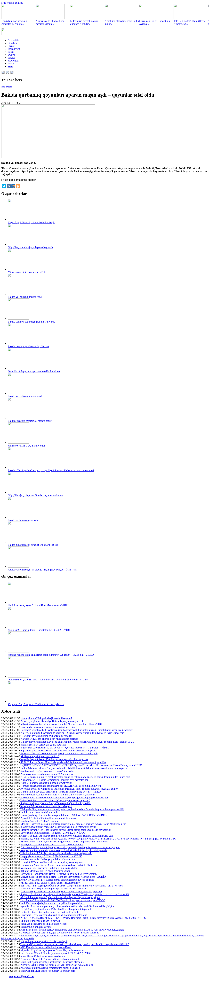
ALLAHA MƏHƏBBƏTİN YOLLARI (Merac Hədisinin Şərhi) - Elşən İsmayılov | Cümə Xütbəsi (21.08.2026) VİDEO (83, 918)
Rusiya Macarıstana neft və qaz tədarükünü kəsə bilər (48, 727)
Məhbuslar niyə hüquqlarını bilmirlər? (40, 756)
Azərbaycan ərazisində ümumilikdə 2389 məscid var (47, 774)
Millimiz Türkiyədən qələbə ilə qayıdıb (41, 920)
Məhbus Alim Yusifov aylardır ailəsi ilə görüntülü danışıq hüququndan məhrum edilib (64, 841)
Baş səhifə (6, 86)
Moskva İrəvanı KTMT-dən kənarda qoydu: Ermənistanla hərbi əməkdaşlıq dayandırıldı (66, 829)
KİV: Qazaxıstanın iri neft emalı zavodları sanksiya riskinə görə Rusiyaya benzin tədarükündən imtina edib (75, 777)
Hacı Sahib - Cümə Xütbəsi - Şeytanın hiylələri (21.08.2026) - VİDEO (56, 953)
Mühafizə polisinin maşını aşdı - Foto (27, 272)
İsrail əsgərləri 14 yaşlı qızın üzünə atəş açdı (43, 744)
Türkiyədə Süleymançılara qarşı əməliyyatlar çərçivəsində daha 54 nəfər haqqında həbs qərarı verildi (72, 809)
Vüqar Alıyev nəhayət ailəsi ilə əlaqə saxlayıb (44, 941)
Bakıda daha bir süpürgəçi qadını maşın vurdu (31, 321)
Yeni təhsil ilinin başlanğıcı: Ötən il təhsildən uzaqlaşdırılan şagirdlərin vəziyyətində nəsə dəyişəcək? (71, 885)
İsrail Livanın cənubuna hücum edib (38, 812)
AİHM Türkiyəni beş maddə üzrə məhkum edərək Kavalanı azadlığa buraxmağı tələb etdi (66, 835)
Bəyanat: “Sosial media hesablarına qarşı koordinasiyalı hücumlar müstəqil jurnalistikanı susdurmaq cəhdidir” (77, 730)
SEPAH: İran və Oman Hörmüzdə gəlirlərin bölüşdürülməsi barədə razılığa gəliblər (63, 762)
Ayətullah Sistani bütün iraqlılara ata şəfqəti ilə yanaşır (48, 818)
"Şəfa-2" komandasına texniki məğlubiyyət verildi (46, 782)
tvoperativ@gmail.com (21, 976)
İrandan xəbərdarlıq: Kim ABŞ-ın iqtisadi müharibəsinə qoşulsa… (54, 888)
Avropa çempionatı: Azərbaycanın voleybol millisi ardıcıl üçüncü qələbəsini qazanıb (63, 850)
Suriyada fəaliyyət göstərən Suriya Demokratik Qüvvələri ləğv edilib (55, 803)
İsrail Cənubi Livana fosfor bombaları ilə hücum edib (48, 970)
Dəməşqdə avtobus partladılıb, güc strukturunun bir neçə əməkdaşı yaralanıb (60, 932)
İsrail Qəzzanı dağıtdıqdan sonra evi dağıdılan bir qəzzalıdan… (52, 903)
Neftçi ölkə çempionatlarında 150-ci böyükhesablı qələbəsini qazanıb (56, 909)
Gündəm (12, 43)
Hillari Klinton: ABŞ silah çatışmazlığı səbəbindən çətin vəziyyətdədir (56, 853)
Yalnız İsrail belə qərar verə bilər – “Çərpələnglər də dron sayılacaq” (55, 800)
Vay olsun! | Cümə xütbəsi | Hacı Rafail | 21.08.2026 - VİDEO (40, 630)
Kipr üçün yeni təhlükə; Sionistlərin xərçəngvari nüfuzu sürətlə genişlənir (58, 750)
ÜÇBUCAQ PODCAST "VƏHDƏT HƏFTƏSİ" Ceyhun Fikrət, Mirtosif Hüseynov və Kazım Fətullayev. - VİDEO (81, 765)
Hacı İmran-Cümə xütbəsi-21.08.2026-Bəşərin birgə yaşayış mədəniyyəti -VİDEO (62, 900)
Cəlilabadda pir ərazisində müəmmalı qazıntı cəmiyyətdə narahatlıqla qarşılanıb (61, 891)
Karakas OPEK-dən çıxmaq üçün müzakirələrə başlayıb (49, 738)
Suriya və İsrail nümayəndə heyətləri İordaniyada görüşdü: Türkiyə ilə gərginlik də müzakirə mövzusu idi (74, 894)
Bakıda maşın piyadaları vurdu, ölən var (28, 346)
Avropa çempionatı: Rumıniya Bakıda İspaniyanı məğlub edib (52, 721)
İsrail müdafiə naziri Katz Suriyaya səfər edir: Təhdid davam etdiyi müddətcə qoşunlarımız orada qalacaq (74, 768)
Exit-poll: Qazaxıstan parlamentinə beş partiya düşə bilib (50, 912)
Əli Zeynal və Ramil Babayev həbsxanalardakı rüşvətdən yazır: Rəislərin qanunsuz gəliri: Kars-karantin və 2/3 (77, 741)
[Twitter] (4, 186)
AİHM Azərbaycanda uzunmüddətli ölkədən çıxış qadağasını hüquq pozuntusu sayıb (64, 797)
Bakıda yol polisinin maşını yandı (25, 296)
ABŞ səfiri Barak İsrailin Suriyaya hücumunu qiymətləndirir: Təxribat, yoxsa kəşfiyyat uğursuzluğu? (72, 929)
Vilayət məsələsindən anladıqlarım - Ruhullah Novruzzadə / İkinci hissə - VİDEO (62, 724)
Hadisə (11, 57)
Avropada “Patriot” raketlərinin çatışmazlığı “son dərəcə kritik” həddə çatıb (58, 753)
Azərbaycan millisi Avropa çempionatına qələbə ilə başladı (50, 967)
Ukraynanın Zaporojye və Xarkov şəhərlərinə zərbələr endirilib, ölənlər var (59, 865)
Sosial (11, 51)
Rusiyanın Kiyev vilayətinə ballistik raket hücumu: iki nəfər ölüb (54, 915)
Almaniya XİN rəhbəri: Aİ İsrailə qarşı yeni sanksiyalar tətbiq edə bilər (56, 964)
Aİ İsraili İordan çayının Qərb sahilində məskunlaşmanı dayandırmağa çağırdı (60, 897)
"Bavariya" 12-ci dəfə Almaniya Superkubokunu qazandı (50, 959)
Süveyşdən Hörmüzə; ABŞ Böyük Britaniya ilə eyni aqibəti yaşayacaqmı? (59, 873)
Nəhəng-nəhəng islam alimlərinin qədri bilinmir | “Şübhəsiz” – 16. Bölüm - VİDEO (51, 654)
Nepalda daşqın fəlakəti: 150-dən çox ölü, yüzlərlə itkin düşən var (54, 759)
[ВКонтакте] (9, 186)
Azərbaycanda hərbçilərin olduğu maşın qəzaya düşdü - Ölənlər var (42, 569)
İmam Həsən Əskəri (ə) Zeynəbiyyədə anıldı (43, 956)
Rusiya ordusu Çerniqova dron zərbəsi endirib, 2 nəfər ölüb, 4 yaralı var (58, 794)
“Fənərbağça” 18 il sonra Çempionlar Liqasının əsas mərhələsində (54, 779)
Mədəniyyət (14, 60)
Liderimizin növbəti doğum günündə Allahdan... (84, 22)
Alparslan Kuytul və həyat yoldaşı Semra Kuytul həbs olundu (52, 950)
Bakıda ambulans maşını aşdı (23, 520)
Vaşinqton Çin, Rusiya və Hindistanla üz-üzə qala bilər (36, 704)
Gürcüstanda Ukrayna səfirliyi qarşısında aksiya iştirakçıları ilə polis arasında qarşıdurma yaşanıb (70, 847)
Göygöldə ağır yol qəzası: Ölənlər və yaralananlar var (35, 495)
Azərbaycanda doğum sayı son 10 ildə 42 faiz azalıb (47, 771)
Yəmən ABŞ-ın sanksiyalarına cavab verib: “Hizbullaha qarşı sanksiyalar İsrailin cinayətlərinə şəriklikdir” (74, 944)
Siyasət (11, 46)
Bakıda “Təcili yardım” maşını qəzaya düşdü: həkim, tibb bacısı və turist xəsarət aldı (51, 470)
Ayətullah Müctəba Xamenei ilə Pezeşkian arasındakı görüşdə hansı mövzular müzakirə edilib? (69, 788)
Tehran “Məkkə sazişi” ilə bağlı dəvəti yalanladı (45, 871)
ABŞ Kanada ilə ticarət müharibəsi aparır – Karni (45, 947)
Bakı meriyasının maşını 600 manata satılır (29, 420)
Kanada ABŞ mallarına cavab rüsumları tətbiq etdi (46, 806)
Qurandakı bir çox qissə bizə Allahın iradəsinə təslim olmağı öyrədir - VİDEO (48, 679)
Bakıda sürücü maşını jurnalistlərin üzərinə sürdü (33, 544)
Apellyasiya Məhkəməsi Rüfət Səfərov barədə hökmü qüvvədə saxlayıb (57, 879)
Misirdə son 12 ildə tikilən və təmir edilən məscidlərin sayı (50, 882)
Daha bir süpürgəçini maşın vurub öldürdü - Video (34, 371)
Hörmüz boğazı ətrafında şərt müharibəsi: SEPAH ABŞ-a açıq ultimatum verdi (61, 785)
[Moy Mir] (13, 186)
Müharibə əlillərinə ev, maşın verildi (26, 445)
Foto (10, 66)
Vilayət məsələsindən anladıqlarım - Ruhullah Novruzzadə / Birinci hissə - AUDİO (63, 876)
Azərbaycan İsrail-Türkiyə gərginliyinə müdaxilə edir (47, 859)
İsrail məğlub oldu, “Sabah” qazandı (39, 821)
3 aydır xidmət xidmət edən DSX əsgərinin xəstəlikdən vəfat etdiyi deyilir (58, 826)
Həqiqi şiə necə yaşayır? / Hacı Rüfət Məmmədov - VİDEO (39, 605)
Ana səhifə (13, 40)
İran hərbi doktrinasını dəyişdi (36, 926)
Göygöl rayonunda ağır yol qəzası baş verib (30, 247)
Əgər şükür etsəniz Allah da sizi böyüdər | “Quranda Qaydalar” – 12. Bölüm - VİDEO (65, 747)
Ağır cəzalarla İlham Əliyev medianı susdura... (50, 22)
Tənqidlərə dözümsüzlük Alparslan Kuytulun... (14, 22)
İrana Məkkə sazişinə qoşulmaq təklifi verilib (44, 923)
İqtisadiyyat (14, 48)
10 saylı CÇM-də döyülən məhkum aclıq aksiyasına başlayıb (52, 862)
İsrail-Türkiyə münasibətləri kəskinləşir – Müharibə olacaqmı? (52, 962)
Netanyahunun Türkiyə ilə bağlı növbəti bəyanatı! (46, 718)
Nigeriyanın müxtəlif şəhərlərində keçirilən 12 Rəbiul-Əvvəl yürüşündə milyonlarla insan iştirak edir (72, 733)
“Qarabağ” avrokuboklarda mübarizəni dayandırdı (46, 735)
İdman (11, 63)
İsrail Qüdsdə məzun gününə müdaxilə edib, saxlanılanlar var (52, 844)
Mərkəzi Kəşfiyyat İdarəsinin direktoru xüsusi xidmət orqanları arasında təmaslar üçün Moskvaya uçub (73, 824)
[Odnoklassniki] (18, 186)
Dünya (11, 54)
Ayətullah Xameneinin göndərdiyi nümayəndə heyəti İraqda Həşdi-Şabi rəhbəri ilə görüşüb (67, 906)
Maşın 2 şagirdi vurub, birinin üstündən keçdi (31, 222)
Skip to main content (12, 2)
